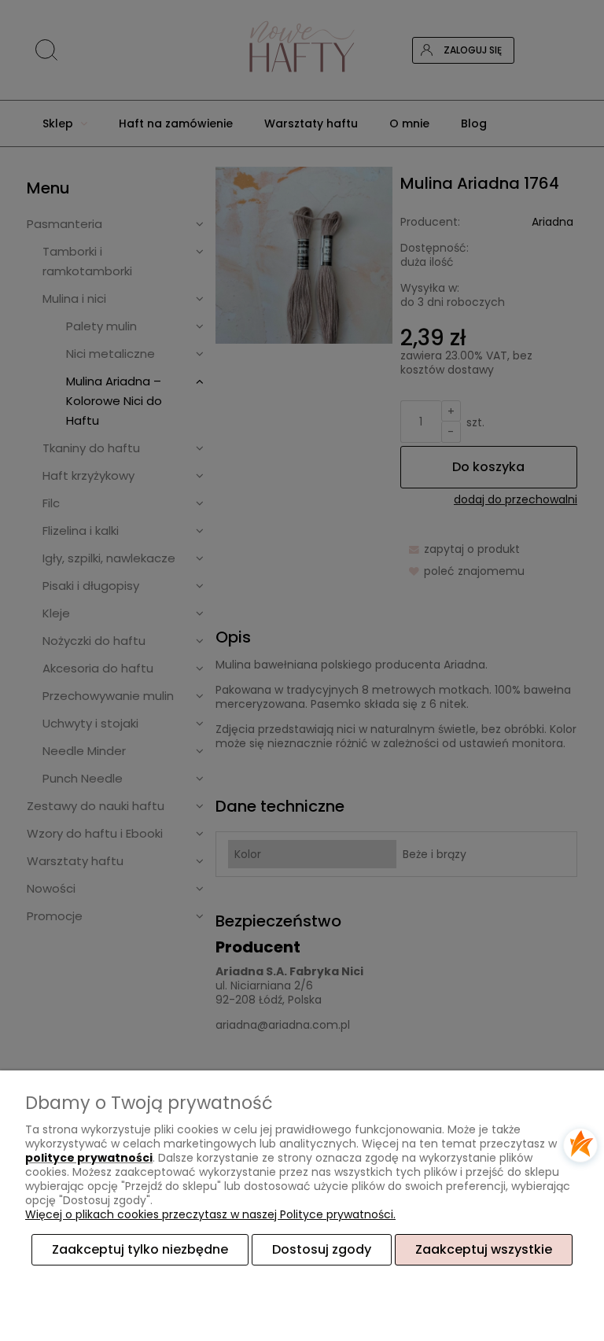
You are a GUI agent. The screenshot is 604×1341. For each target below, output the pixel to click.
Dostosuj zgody (321, 1249)
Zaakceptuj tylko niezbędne (140, 1249)
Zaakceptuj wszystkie (483, 1249)
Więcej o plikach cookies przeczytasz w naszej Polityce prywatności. (210, 1214)
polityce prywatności (89, 1158)
